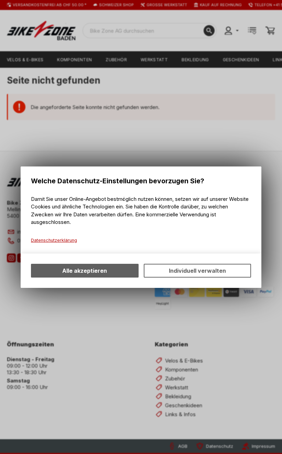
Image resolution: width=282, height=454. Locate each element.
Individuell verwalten (197, 270)
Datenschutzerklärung (54, 240)
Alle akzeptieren (84, 270)
